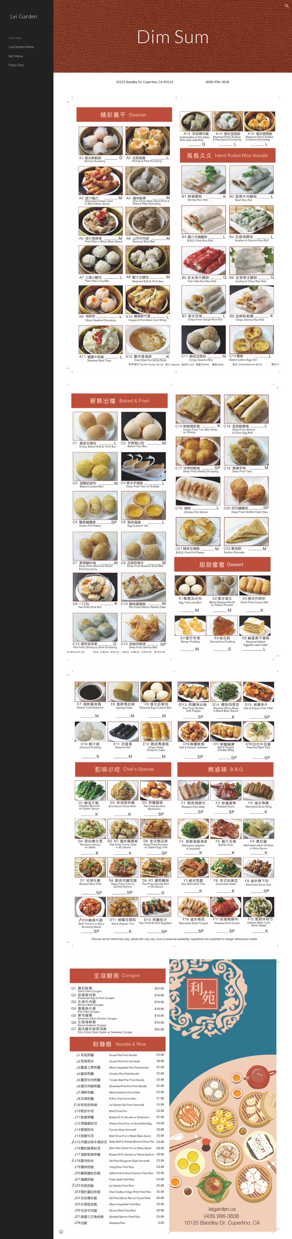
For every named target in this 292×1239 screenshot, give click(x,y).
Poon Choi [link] (16, 65)
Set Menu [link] (16, 56)
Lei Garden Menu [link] (21, 47)
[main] (173, 36)
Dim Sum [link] (15, 38)
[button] (287, 6)
